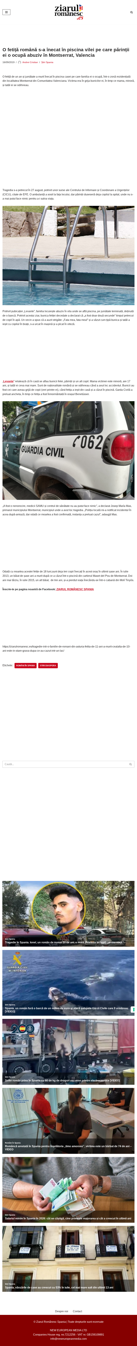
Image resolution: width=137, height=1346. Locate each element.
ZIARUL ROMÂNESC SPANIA (75, 589)
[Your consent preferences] (134, 1009)
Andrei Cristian (30, 62)
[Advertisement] (63, 33)
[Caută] (131, 12)
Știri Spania (47, 62)
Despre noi (61, 1311)
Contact (77, 1311)
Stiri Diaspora (48, 665)
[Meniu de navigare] (6, 12)
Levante (8, 381)
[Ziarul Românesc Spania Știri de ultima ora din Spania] (68, 12)
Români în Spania (25, 665)
